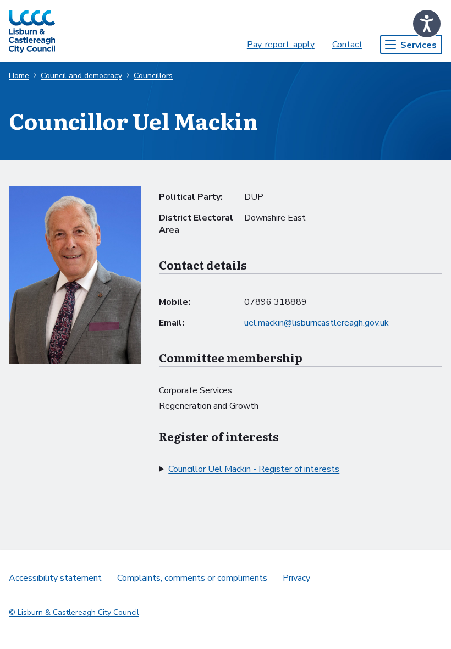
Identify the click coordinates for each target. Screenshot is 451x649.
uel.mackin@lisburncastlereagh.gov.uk (316, 323)
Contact (347, 44)
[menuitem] (280, 44)
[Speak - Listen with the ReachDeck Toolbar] (427, 23)
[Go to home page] (32, 31)
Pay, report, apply (281, 44)
